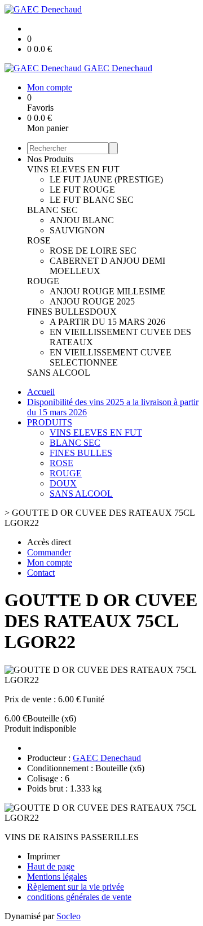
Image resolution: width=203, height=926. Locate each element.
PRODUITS (49, 422)
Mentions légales (57, 876)
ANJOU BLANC (82, 220)
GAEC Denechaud (107, 758)
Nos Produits (50, 159)
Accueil (41, 392)
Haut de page (50, 866)
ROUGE (43, 281)
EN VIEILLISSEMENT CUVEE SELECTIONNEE (110, 357)
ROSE (39, 240)
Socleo (68, 916)
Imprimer (43, 856)
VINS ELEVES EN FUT (73, 169)
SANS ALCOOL (58, 372)
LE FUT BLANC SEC (92, 200)
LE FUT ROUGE (82, 189)
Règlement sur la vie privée (75, 887)
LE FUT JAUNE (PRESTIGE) (106, 179)
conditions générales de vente (79, 897)
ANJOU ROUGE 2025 (92, 301)
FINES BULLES (58, 311)
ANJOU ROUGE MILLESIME (108, 291)
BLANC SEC (52, 210)
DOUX (103, 311)
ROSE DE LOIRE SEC (93, 250)
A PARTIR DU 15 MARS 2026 (107, 322)
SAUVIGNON (77, 230)
